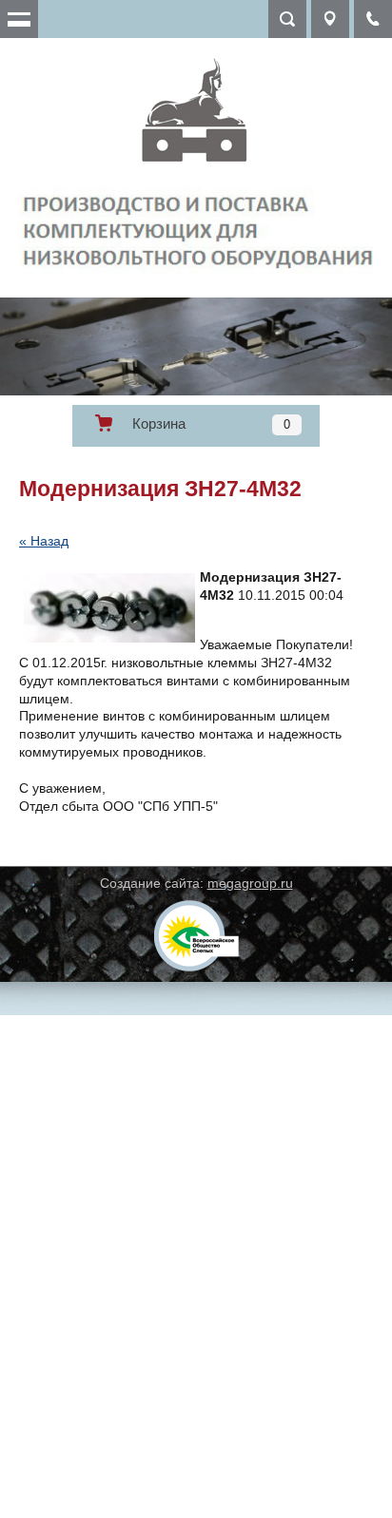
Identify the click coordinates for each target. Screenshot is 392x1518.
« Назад (44, 540)
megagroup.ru (250, 883)
